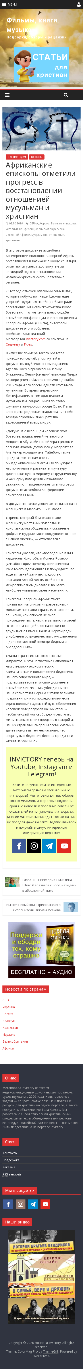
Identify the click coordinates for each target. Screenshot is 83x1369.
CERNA (34, 223)
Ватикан (56, 223)
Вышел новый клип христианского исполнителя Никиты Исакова (33, 907)
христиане (13, 240)
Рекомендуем (17, 157)
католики (12, 229)
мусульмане (39, 235)
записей (11, 1174)
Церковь (36, 157)
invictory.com (36, 339)
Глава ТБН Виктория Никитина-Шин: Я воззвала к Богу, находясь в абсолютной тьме (49, 885)
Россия (7, 1014)
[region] (41, 48)
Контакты (9, 1153)
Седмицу (13, 344)
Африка (44, 223)
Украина (8, 1007)
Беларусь (9, 1021)
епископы (69, 223)
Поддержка (10, 1160)
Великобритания (15, 1041)
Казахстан (10, 1027)
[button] (12, 4)
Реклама (8, 1167)
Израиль (8, 1034)
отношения (56, 235)
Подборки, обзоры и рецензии (37, 37)
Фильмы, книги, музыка (33, 25)
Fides (28, 344)
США (6, 1000)
